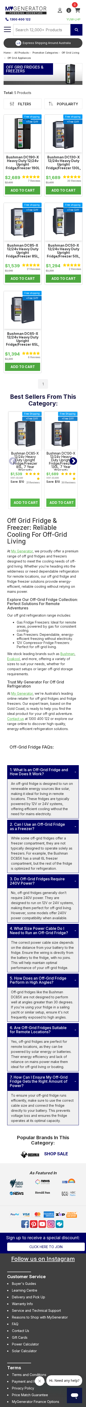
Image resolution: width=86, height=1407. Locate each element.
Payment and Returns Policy (34, 1381)
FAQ (15, 1324)
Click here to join (46, 1247)
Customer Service (26, 1276)
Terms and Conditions (29, 1375)
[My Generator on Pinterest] (34, 1224)
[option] (43, 43)
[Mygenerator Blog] (60, 1224)
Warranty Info (22, 1304)
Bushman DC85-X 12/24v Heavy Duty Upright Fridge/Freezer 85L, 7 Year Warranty (25, 462)
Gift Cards (19, 1337)
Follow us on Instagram (43, 1258)
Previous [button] (12, 461)
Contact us (15, 719)
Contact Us (20, 1331)
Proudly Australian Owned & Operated (46, 43)
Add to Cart (26, 502)
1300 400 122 (20, 19)
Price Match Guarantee (30, 1395)
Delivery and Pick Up (28, 1297)
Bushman (67, 654)
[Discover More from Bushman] (30, 1155)
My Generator (22, 551)
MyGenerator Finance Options (35, 1402)
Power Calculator (25, 1344)
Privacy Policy (23, 1388)
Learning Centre (24, 1290)
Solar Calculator (24, 1351)
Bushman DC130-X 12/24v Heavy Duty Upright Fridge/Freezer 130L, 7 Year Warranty (61, 462)
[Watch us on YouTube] (42, 1224)
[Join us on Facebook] (25, 1224)
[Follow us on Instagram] (51, 1224)
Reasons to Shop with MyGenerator (40, 1317)
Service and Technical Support (36, 1310)
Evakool (13, 659)
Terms (14, 1367)
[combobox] (41, 30)
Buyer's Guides (24, 1284)
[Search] (76, 30)
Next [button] (73, 461)
